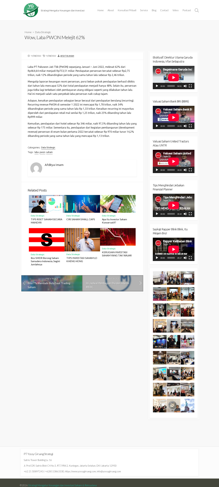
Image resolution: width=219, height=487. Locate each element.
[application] (173, 77)
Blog (154, 10)
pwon (42, 152)
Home (100, 10)
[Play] (157, 86)
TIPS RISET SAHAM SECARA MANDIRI (46, 221)
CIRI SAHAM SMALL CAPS (80, 219)
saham (49, 152)
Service (144, 10)
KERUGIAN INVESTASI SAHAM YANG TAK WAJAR (117, 254)
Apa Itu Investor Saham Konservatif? (114, 221)
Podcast (186, 10)
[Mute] (185, 86)
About (111, 10)
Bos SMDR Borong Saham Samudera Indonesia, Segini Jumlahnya (45, 261)
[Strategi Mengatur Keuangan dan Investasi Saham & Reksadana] (31, 10)
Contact (164, 10)
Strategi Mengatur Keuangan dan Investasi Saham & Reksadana (62, 485)
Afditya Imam (67, 56)
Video (176, 10)
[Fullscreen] (190, 86)
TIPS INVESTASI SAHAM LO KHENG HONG (81, 260)
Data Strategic (43, 32)
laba (36, 152)
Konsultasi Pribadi (127, 10)
